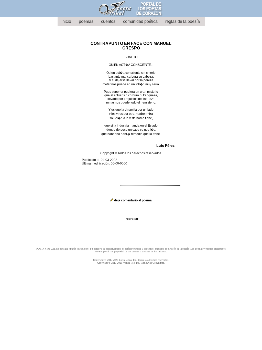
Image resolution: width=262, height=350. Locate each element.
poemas (86, 21)
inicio (66, 21)
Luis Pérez (165, 145)
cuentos (108, 21)
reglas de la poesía (182, 21)
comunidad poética (140, 21)
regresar (132, 219)
